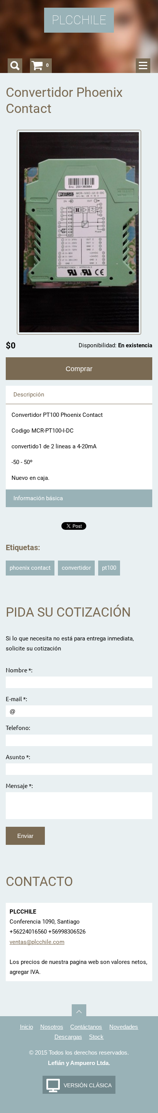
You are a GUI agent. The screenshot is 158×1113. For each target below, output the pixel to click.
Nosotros (51, 1026)
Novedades (123, 1026)
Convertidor (76, 567)
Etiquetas (22, 547)
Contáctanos (86, 1026)
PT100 (109, 567)
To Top (79, 1011)
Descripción (28, 394)
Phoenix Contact (30, 567)
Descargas (68, 1036)
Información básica (38, 498)
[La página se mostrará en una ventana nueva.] (79, 232)
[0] (37, 65)
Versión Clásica (88, 1085)
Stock (96, 1036)
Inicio (26, 1026)
